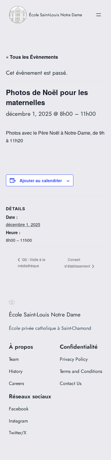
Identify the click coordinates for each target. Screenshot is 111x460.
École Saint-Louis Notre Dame (55, 15)
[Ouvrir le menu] (98, 14)
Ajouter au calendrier (41, 180)
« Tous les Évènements (32, 56)
